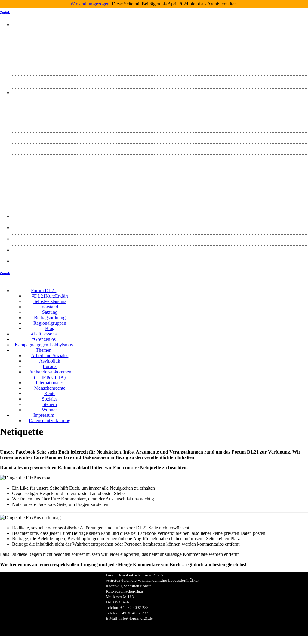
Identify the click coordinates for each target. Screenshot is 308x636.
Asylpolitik (160, 114)
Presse (160, 216)
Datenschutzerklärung (160, 260)
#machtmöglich (160, 227)
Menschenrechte (160, 158)
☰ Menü (191, 285)
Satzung (160, 68)
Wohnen (160, 203)
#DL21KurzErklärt (160, 35)
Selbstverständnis (160, 46)
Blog (160, 79)
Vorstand (160, 57)
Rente (160, 170)
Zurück (5, 12)
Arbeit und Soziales (160, 103)
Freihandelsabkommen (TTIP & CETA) (160, 136)
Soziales (160, 181)
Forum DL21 (160, 24)
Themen (160, 92)
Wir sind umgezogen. (90, 3)
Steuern (160, 192)
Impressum (160, 249)
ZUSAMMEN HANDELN (160, 238)
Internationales (160, 147)
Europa (160, 125)
